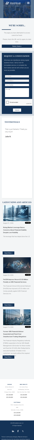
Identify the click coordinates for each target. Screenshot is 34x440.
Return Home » (17, 46)
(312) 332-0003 (9, 397)
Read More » (8, 253)
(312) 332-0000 (9, 394)
